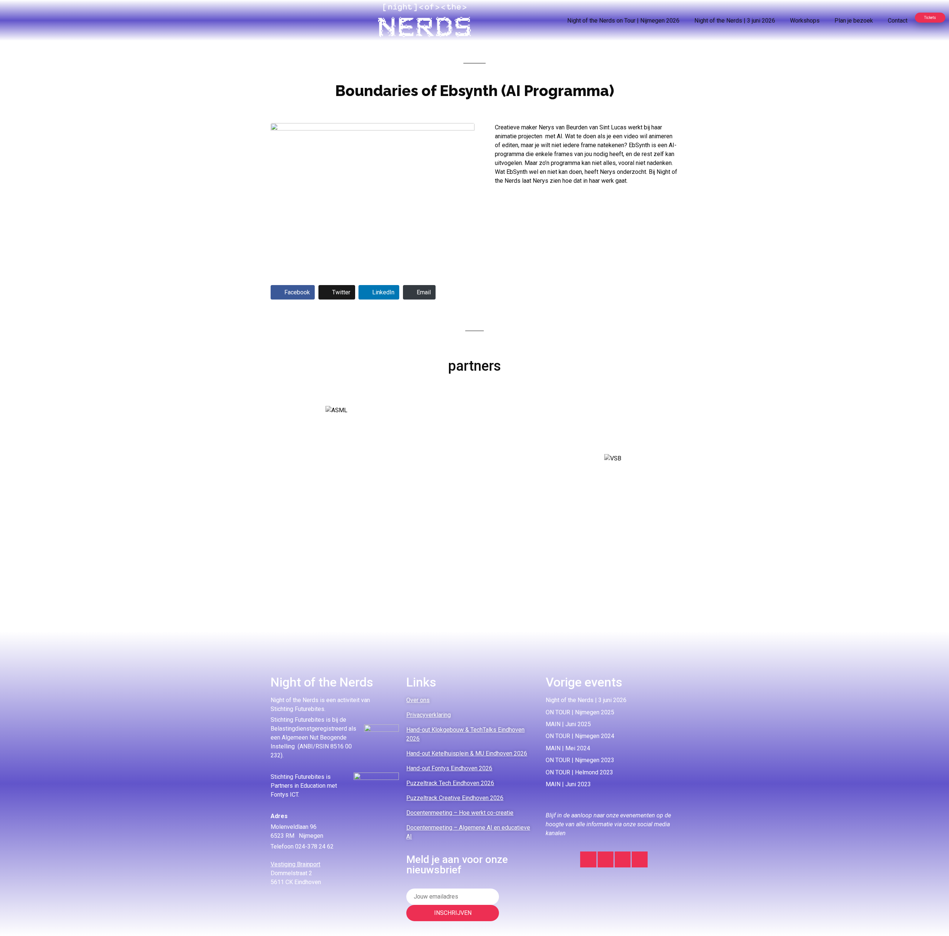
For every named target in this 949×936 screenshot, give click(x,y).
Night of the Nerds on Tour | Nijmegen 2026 (623, 20)
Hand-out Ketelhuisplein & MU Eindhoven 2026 (466, 753)
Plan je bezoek (853, 20)
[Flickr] (640, 859)
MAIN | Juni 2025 (568, 724)
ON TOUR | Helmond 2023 (579, 772)
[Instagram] (588, 859)
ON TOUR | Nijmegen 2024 (580, 736)
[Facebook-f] (623, 859)
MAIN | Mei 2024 (568, 748)
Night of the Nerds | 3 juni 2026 (734, 20)
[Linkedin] (606, 859)
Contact (897, 20)
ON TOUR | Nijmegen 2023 (580, 760)
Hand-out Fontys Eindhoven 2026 (449, 768)
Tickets (930, 18)
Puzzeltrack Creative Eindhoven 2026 (454, 797)
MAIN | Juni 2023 (568, 784)
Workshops (805, 20)
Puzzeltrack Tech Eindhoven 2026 (450, 783)
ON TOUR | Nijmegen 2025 (580, 712)
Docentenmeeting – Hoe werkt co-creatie (459, 812)
